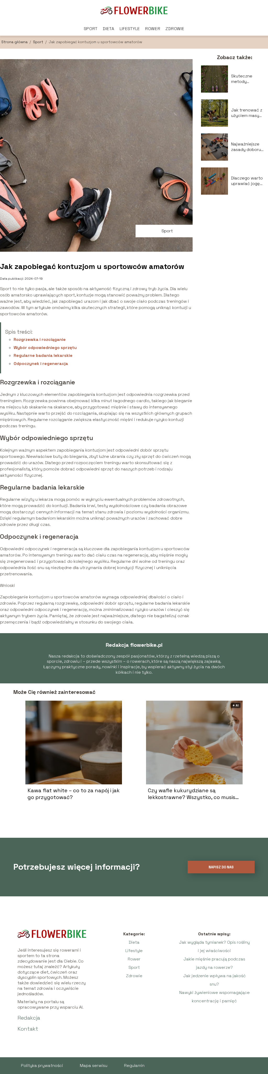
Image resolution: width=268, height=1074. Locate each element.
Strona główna (15, 42)
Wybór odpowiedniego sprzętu (45, 347)
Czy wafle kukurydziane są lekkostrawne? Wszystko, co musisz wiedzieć (193, 794)
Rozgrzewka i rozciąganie (40, 339)
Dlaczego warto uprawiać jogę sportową (247, 181)
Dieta (108, 28)
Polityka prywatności (42, 1065)
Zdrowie (174, 28)
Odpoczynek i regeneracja (41, 363)
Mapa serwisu (93, 1065)
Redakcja (29, 1017)
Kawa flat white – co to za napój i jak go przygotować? (73, 794)
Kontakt (28, 1028)
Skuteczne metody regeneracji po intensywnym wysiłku (246, 79)
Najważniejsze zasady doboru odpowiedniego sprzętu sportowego (247, 147)
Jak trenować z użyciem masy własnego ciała (247, 113)
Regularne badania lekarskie (43, 355)
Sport (91, 28)
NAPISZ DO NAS (221, 867)
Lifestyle (130, 28)
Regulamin (134, 1065)
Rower (152, 28)
